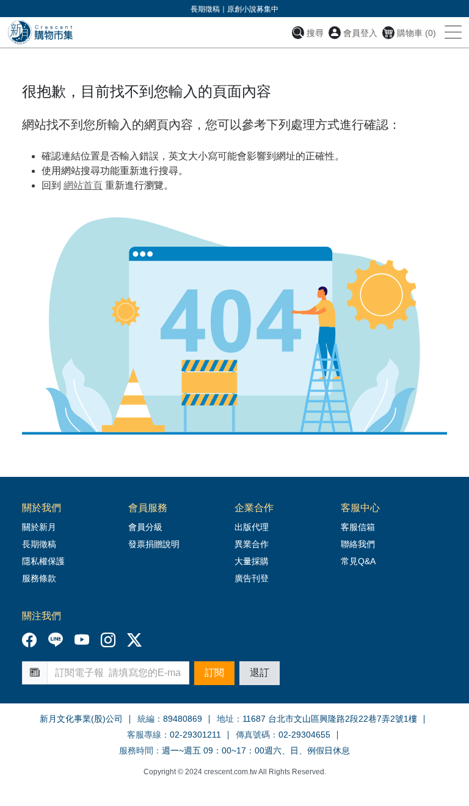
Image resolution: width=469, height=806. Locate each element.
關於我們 (41, 508)
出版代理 (254, 527)
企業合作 (254, 508)
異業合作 (251, 544)
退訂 (259, 672)
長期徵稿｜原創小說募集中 (234, 9)
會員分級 (145, 527)
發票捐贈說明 (154, 544)
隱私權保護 (43, 561)
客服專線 (144, 734)
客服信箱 (358, 527)
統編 (146, 719)
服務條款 (39, 578)
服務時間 (136, 750)
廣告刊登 (251, 578)
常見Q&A (358, 561)
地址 (225, 719)
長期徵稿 (39, 544)
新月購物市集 (40, 32)
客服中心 (360, 508)
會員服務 (147, 508)
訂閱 (214, 672)
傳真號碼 (253, 734)
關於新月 (39, 527)
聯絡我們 (358, 544)
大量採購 (251, 561)
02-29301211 (195, 734)
